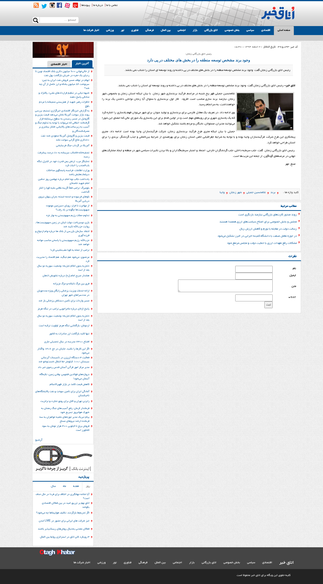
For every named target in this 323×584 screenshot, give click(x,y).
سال (53, 486)
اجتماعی (182, 30)
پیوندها (85, 5)
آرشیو (38, 440)
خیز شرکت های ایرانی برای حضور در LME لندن (64, 521)
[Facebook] (59, 5)
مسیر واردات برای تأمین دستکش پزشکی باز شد (64, 300)
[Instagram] (52, 5)
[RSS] (36, 5)
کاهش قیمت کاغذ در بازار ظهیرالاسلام (69, 384)
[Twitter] (44, 6)
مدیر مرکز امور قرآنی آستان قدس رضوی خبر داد (63, 367)
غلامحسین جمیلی (256, 192)
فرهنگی (149, 30)
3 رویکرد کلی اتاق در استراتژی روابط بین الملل (64, 537)
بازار (195, 30)
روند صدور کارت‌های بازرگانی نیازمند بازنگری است (267, 214)
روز (88, 486)
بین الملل (165, 30)
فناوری (134, 30)
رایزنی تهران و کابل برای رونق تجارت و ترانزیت (64, 401)
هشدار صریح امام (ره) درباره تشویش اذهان (66, 275)
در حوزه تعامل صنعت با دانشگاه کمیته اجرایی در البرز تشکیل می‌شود (257, 236)
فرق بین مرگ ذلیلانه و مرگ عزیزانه (71, 283)
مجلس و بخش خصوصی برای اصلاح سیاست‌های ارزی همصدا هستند (258, 221)
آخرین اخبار (82, 63)
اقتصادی (265, 30)
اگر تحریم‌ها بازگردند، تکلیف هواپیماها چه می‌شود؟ (62, 513)
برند (273, 192)
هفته (76, 486)
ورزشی (110, 30)
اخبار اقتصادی (59, 64)
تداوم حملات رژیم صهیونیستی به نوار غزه (67, 215)
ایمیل (292, 275)
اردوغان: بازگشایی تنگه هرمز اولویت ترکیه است (64, 325)
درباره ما (98, 5)
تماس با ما (112, 5)
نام (294, 268)
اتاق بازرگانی (211, 30)
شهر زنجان (235, 192)
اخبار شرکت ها (91, 30)
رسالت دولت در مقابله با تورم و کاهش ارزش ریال (268, 229)
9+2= (292, 297)
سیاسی (250, 30)
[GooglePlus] (75, 5)
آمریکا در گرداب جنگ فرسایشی (72, 145)
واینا (222, 192)
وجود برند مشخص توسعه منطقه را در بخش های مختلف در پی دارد (198, 60)
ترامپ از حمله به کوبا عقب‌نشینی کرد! (69, 250)
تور (122, 30)
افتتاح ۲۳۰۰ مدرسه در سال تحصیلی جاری (66, 341)
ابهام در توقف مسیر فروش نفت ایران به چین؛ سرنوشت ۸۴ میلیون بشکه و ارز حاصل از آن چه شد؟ (64, 84)
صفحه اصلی (284, 30)
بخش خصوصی (232, 30)
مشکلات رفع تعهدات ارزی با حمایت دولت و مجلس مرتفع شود (262, 243)
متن (294, 286)
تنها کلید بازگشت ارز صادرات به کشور (69, 333)
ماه (64, 486)
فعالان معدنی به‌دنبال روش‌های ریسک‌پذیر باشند (63, 529)
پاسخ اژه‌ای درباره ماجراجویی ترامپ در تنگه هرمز (63, 309)
